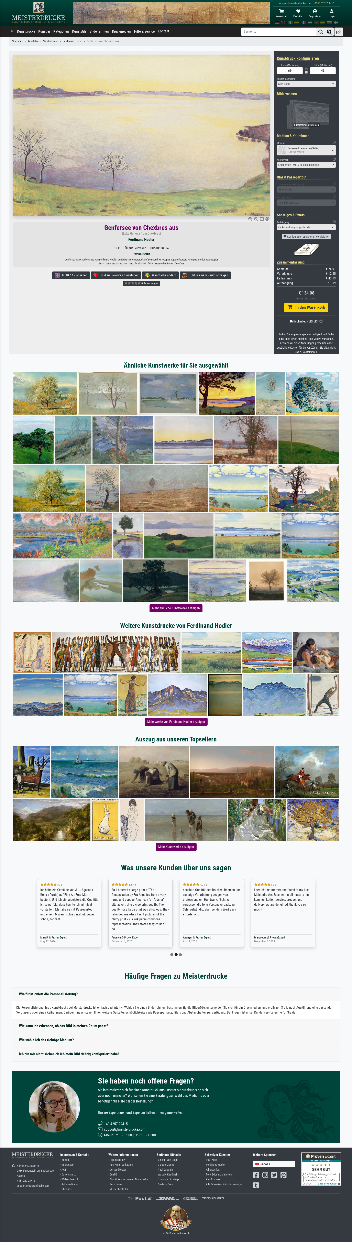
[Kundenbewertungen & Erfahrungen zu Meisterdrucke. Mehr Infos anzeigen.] (321, 1169)
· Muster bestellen (118, 1189)
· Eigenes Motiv (116, 1160)
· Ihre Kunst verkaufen (120, 1165)
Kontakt (163, 31)
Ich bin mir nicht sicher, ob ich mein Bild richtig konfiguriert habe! (69, 1054)
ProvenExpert (59, 937)
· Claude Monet (165, 1165)
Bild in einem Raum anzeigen (207, 275)
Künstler (44, 31)
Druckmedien (121, 31)
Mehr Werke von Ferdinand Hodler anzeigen (176, 722)
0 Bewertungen (149, 283)
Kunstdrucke (26, 31)
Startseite (17, 41)
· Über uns (66, 1189)
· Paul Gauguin (165, 1169)
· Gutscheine (115, 1184)
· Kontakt (65, 1160)
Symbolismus (50, 41)
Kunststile (79, 31)
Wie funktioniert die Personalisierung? (48, 994)
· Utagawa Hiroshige (168, 1179)
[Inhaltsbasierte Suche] (329, 32)
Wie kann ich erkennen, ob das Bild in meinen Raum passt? (63, 1026)
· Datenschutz (68, 1174)
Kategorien (61, 31)
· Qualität (113, 1174)
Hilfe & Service (144, 31)
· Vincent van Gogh (167, 1160)
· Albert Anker (212, 1169)
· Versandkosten (117, 1169)
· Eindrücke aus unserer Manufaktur (128, 1179)
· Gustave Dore (165, 1184)
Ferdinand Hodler (72, 41)
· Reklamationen (69, 1184)
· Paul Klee (211, 1160)
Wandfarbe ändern (163, 275)
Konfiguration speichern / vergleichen (307, 236)
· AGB (63, 1169)
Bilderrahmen (99, 31)
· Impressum (67, 1165)
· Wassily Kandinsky (168, 1174)
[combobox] (306, 84)
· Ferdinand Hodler (215, 1165)
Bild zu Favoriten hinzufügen (118, 275)
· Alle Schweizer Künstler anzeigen (224, 1184)
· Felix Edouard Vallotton (218, 1174)
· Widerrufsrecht (69, 1179)
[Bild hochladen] (338, 32)
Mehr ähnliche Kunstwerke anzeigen (176, 608)
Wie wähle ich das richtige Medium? (46, 1040)
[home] (12, 31)
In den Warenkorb (308, 307)
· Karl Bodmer (212, 1179)
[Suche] (321, 32)
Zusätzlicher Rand (286, 78)
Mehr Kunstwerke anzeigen (176, 847)
